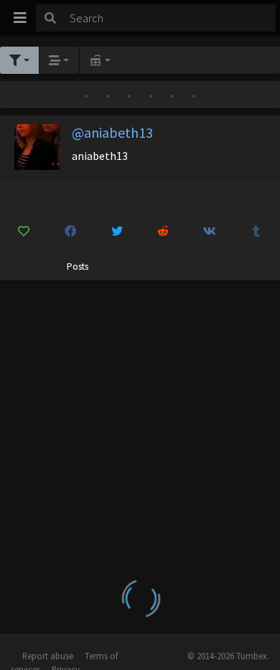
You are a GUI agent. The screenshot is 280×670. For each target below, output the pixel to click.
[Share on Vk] (209, 231)
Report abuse (47, 655)
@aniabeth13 (112, 132)
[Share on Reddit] (163, 231)
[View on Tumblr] (256, 231)
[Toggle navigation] (20, 18)
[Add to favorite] (23, 231)
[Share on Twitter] (117, 231)
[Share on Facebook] (70, 231)
